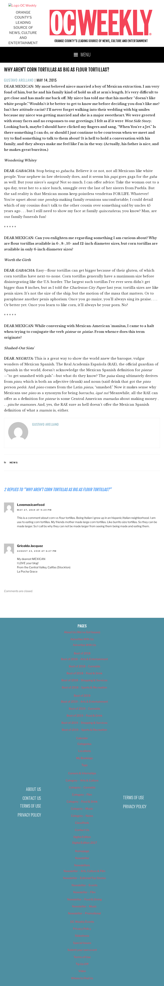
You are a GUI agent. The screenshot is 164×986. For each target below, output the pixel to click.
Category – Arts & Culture (82, 780)
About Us (33, 789)
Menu (86, 54)
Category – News (82, 815)
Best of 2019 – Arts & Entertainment (84, 701)
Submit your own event (82, 949)
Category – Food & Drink (82, 801)
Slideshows (82, 935)
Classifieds (82, 822)
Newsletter (82, 858)
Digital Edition (82, 837)
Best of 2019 (82, 695)
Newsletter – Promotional (84, 913)
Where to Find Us (82, 978)
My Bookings (84, 758)
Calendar (82, 738)
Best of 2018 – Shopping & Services (84, 680)
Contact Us (32, 798)
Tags (84, 765)
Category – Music (82, 808)
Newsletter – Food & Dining (84, 899)
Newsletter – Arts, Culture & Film (84, 871)
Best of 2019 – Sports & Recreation (84, 729)
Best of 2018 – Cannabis (84, 666)
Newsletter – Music (84, 906)
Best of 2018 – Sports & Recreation (84, 687)
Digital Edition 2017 (84, 842)
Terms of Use (30, 806)
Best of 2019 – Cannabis (84, 708)
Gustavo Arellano (19, 80)
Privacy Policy (29, 815)
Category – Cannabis (82, 787)
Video (82, 971)
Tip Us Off (82, 964)
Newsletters (82, 865)
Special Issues (82, 942)
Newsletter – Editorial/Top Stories (84, 878)
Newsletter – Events (84, 885)
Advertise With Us (82, 639)
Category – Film (82, 794)
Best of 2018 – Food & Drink (84, 673)
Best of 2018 (82, 653)
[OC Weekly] (22, 5)
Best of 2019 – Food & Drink (84, 715)
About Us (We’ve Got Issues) (82, 632)
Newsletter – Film (84, 892)
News (14, 462)
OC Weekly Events (82, 921)
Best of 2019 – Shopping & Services (84, 722)
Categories (84, 744)
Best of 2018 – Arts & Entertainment (84, 659)
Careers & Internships (82, 773)
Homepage (82, 851)
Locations (84, 751)
